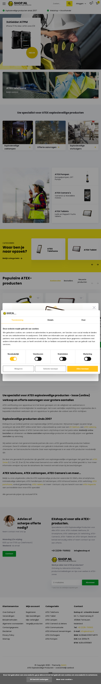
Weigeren (18, 369)
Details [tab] (51, 320)
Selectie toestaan (50, 369)
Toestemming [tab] (17, 320)
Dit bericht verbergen (39, 679)
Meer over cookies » (64, 679)
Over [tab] (83, 320)
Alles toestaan (82, 369)
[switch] (38, 359)
